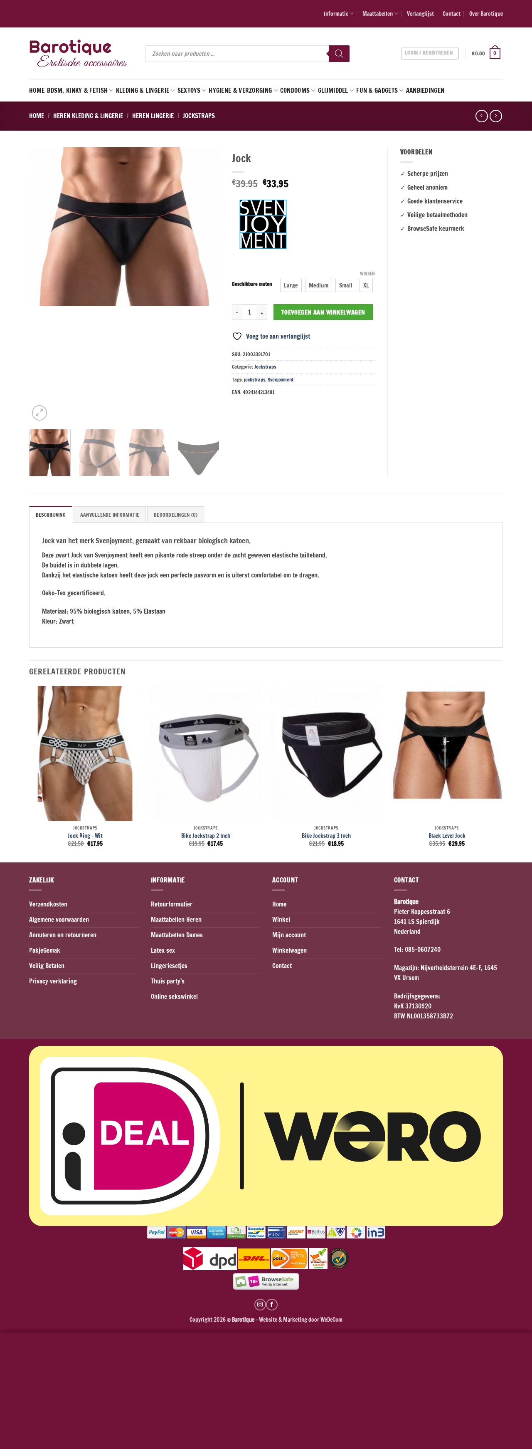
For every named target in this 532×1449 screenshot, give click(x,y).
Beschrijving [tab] (51, 514)
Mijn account (289, 935)
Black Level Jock (447, 836)
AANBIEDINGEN (425, 90)
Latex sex (163, 950)
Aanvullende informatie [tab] (109, 514)
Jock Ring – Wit (85, 836)
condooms (295, 90)
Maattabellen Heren (176, 919)
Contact (452, 13)
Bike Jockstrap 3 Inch (326, 836)
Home (36, 90)
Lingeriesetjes (169, 965)
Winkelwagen (289, 950)
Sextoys (189, 90)
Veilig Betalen (46, 965)
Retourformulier (171, 904)
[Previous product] (496, 116)
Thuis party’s (168, 981)
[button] (487, 53)
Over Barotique (486, 13)
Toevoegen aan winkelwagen (323, 312)
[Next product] (481, 116)
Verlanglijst (420, 13)
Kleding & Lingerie (142, 90)
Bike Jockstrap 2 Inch (205, 836)
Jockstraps (199, 115)
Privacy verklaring (53, 981)
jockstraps (254, 379)
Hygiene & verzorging (240, 90)
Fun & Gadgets (377, 90)
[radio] (291, 285)
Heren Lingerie (153, 115)
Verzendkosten (48, 904)
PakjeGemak (44, 950)
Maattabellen (377, 13)
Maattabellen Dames (177, 935)
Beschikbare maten (252, 284)
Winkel (281, 919)
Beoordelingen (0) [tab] (175, 514)
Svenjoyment (280, 379)
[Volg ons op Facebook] (272, 1304)
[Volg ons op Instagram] (260, 1304)
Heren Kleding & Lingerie (88, 115)
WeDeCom (330, 1319)
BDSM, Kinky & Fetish (77, 90)
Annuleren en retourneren (62, 935)
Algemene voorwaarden (59, 919)
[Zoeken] (339, 53)
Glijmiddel (333, 90)
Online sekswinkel (174, 996)
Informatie (336, 13)
